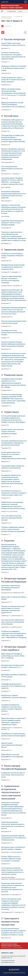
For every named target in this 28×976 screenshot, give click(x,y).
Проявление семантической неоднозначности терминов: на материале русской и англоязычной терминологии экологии (12, 887)
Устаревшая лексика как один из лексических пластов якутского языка (13, 775)
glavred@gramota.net (7, 962)
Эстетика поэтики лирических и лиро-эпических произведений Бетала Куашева (12, 622)
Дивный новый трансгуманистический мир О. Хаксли (12, 745)
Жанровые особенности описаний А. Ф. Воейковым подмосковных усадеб (13, 68)
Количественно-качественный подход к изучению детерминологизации (12, 431)
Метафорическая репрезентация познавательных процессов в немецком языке (13, 267)
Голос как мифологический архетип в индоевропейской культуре (11, 518)
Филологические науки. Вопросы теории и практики (10, 945)
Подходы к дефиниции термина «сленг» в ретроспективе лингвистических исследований (13, 529)
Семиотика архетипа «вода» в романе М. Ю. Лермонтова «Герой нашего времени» (13, 80)
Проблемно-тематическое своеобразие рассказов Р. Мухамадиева (10, 588)
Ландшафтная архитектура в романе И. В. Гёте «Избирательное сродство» (13, 686)
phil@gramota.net (6, 958)
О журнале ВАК (11, 11)
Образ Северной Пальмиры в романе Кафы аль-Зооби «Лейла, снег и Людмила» (13, 656)
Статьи (20, 11)
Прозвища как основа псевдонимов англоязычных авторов (11, 333)
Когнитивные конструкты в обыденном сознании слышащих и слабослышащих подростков (13, 493)
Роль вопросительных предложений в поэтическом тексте (11, 169)
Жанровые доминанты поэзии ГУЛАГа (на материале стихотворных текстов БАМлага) (13, 105)
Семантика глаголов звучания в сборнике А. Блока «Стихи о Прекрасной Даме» (12, 223)
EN (25, 2)
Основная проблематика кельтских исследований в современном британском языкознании (13, 443)
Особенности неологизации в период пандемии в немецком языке (12, 256)
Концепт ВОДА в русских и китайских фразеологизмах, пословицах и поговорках (11, 859)
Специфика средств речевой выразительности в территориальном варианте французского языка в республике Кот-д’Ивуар (13, 383)
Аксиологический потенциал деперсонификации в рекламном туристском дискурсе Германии (13, 344)
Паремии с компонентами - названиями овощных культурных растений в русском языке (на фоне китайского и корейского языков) (13, 209)
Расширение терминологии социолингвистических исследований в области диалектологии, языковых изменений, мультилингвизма (12, 479)
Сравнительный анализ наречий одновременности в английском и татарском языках (13, 838)
